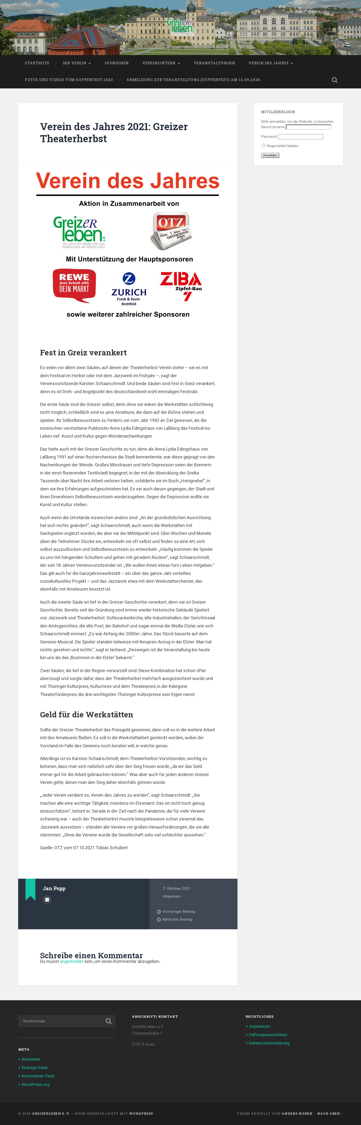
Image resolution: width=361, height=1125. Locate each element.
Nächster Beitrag (177, 919)
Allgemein (171, 896)
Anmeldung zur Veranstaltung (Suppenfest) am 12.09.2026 (193, 80)
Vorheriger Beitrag (179, 911)
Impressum (259, 1026)
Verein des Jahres (269, 63)
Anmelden (31, 1059)
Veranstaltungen (214, 63)
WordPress (141, 1113)
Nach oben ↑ (330, 1113)
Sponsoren (117, 63)
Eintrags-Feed (34, 1067)
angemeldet (71, 961)
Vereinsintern (159, 63)
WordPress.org (36, 1084)
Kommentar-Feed (38, 1075)
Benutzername (273, 127)
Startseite (37, 63)
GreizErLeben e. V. (51, 1113)
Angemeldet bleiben (282, 146)
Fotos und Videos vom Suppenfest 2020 (69, 80)
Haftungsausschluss (268, 1034)
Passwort (269, 136)
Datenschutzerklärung (269, 1043)
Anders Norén (297, 1113)
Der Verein (74, 63)
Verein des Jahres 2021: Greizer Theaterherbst (114, 132)
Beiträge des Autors (47, 899)
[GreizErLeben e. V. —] (180, 27)
